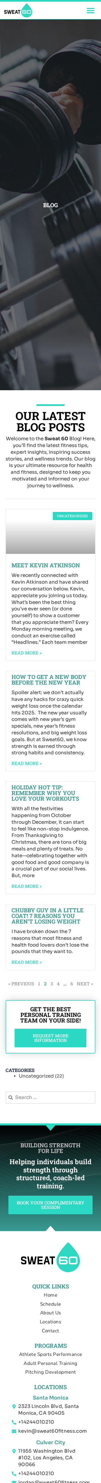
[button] (90, 10)
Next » (85, 984)
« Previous (21, 984)
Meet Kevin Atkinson (46, 565)
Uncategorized (36, 1076)
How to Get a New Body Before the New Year (49, 679)
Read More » (27, 653)
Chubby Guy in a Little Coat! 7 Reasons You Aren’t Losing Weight (48, 915)
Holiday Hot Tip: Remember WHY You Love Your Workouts (45, 793)
